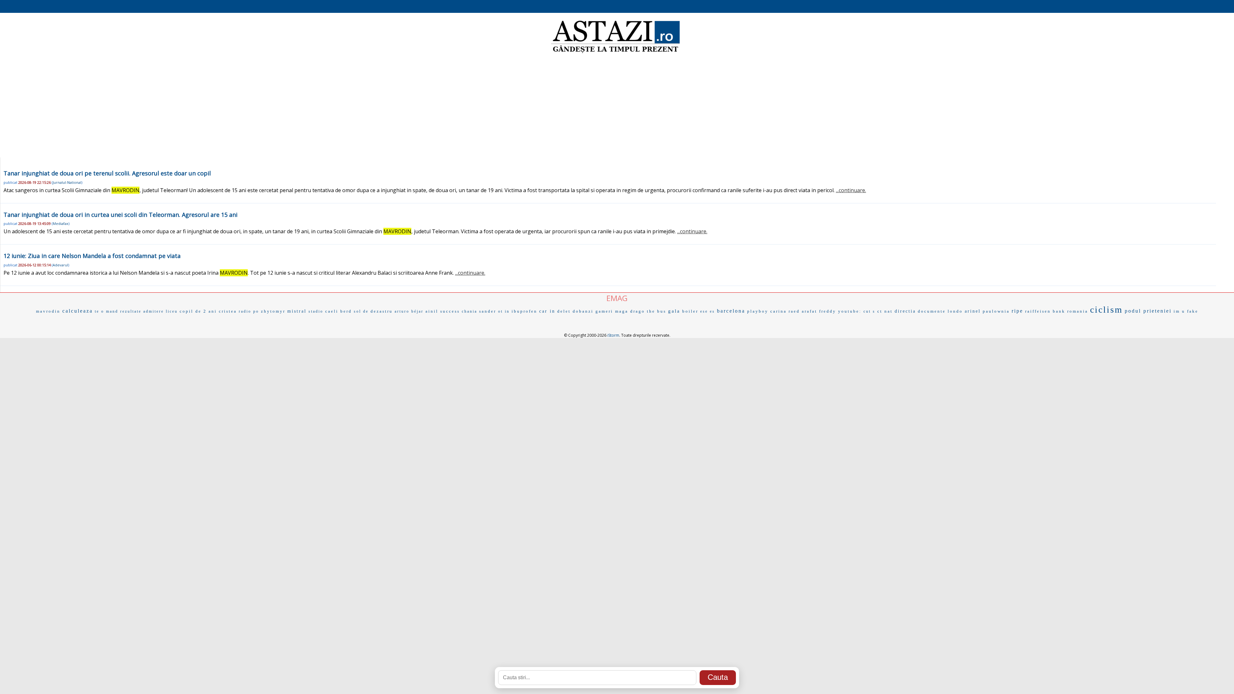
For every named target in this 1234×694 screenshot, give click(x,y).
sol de (361, 311)
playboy (757, 311)
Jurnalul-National (67, 182)
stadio (315, 311)
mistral (297, 311)
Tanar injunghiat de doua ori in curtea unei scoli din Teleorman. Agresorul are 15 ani (120, 214)
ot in (504, 311)
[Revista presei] (615, 52)
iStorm (613, 335)
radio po (249, 311)
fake (1192, 311)
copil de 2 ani (198, 311)
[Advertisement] (617, 106)
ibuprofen (524, 311)
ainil (431, 311)
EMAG (617, 298)
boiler (690, 311)
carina (778, 311)
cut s (869, 311)
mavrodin (48, 311)
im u (1179, 311)
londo (955, 311)
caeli (331, 311)
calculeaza (77, 311)
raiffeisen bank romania (1056, 311)
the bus (656, 311)
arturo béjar (409, 311)
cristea (228, 311)
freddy (827, 311)
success (450, 311)
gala (674, 311)
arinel (973, 311)
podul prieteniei (1148, 311)
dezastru (382, 311)
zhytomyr (273, 311)
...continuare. (851, 190)
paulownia (996, 311)
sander (487, 311)
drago (637, 311)
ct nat (885, 311)
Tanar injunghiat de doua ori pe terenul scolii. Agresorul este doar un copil (107, 173)
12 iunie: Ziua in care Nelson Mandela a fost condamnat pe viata (92, 256)
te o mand (106, 311)
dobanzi (583, 311)
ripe (1017, 311)
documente (932, 311)
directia (905, 311)
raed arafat (803, 311)
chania (469, 311)
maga (621, 311)
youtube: (850, 311)
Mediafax (60, 223)
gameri (604, 311)
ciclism (1106, 310)
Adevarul (60, 264)
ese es (707, 311)
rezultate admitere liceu (149, 311)
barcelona (731, 311)
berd (346, 311)
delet (564, 311)
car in (547, 311)
